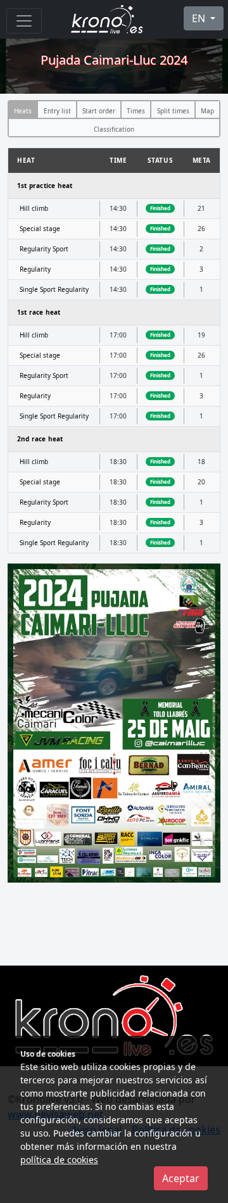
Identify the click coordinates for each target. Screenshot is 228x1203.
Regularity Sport (44, 248)
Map (207, 110)
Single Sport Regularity (54, 289)
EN (200, 18)
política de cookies (59, 1160)
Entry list (57, 110)
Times (136, 110)
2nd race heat (40, 438)
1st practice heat (44, 185)
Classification (114, 129)
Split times (173, 110)
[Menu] (24, 21)
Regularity (35, 269)
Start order (98, 110)
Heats (23, 110)
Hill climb (34, 208)
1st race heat (39, 312)
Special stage (40, 228)
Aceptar (181, 1178)
